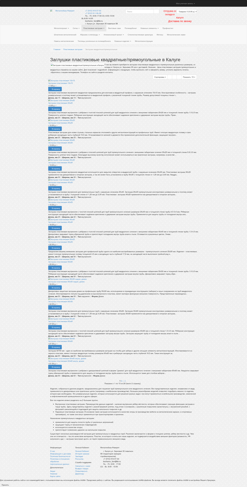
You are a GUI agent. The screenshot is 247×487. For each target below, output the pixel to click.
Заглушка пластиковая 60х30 (60, 301)
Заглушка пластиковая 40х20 (60, 182)
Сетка (75, 28)
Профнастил (167, 28)
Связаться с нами (82, 466)
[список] (169, 77)
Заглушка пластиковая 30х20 (60, 142)
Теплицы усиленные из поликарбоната (94, 41)
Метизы (160, 34)
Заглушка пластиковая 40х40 (60, 222)
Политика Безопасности (60, 456)
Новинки (53, 473)
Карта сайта (55, 476)
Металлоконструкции (144, 41)
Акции (52, 471)
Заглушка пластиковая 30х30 (60, 162)
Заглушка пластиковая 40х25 (60, 202)
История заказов (82, 453)
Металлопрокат (61, 28)
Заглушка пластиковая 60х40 (60, 321)
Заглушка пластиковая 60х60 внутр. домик (66, 361)
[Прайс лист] (174, 77)
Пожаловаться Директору (81, 472)
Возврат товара (81, 468)
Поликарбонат (131, 28)
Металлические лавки (176, 34)
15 (188, 77)
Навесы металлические (64, 41)
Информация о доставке (60, 453)
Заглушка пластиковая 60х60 (60, 341)
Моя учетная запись (185, 3)
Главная (57, 49)
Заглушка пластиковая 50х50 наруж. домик (66, 281)
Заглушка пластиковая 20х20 (60, 103)
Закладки (79, 456)
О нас (52, 451)
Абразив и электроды (89, 34)
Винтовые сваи (114, 28)
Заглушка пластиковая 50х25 (60, 242)
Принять (5, 485)
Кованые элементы (149, 28)
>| (125, 380)
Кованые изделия (122, 41)
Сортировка (159, 77)
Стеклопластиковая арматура (140, 34)
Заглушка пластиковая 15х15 (60, 83)
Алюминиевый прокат (113, 34)
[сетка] (179, 77)
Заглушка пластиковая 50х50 (60, 261)
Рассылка (79, 458)
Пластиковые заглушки (93, 28)
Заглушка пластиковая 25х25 (60, 122)
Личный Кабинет (82, 451)
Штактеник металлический (65, 34)
